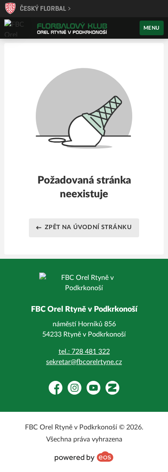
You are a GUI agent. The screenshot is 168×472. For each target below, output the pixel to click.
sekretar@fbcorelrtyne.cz (84, 362)
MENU (151, 28)
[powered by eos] (84, 456)
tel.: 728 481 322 (84, 351)
